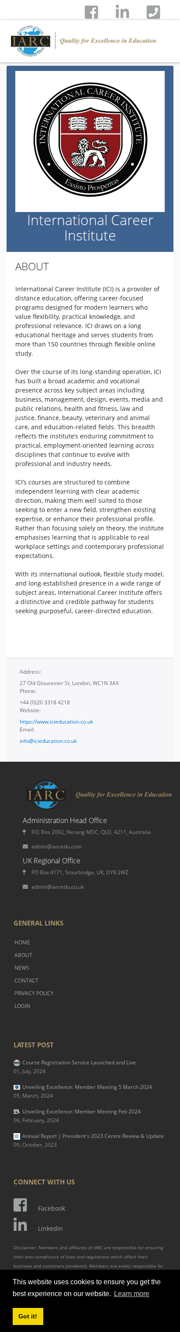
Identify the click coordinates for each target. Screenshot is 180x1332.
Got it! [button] (27, 1316)
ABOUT (23, 955)
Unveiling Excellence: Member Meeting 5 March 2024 (83, 1091)
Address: (30, 671)
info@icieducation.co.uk (48, 741)
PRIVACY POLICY (34, 993)
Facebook (51, 1208)
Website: (30, 710)
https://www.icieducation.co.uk (56, 721)
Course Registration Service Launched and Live (75, 1067)
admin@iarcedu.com (56, 846)
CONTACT (26, 980)
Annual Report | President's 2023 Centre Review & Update (89, 1140)
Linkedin (50, 1228)
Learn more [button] (131, 1293)
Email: (27, 729)
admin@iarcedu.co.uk (57, 886)
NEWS (21, 968)
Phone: (28, 691)
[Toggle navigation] (154, 32)
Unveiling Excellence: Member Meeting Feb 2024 (77, 1116)
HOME (22, 942)
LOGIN (22, 1006)
